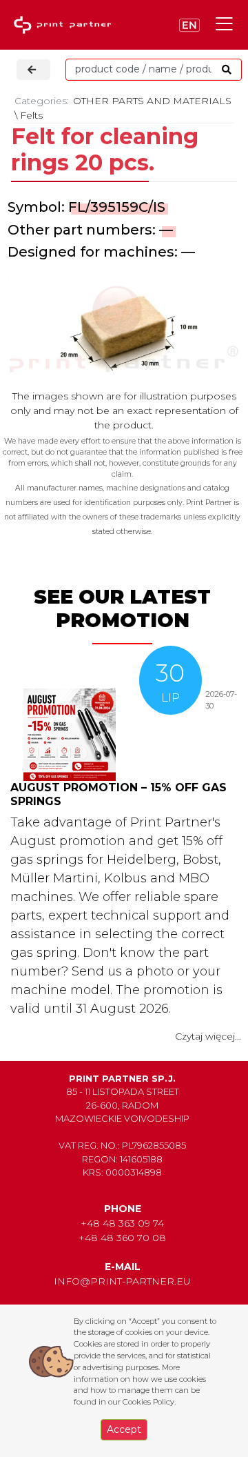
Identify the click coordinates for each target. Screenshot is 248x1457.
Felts (31, 115)
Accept (124, 1429)
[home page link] (65, 25)
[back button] (33, 69)
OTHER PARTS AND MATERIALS (152, 101)
